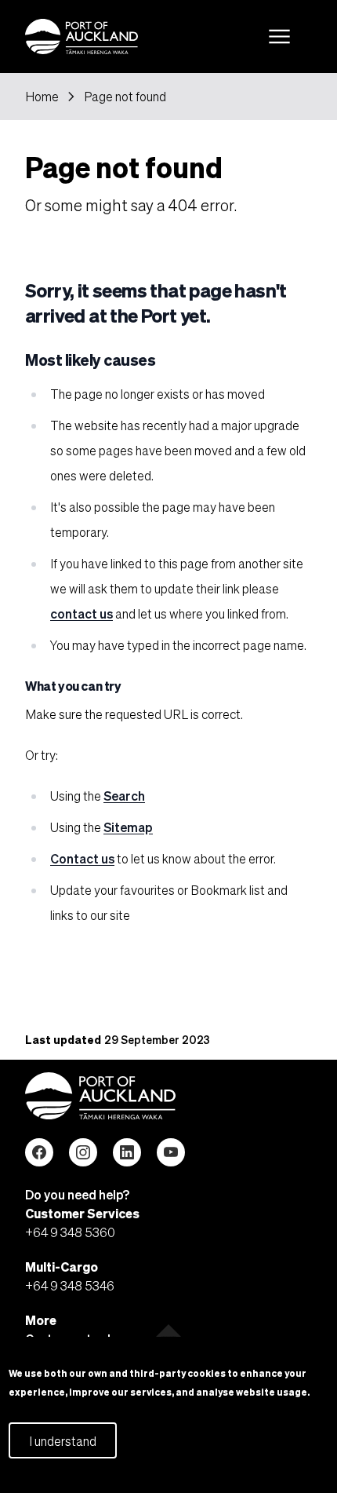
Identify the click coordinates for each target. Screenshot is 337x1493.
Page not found (125, 96)
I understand (62, 1441)
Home (42, 96)
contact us (81, 613)
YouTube (171, 1152)
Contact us (82, 858)
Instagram (83, 1152)
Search (124, 795)
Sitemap (128, 827)
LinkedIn (127, 1152)
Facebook (39, 1152)
